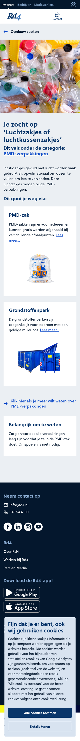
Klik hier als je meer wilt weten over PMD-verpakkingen (43, 403)
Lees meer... (49, 329)
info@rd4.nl (18, 504)
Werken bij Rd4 (16, 559)
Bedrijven (24, 4)
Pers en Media (15, 567)
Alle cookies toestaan (40, 713)
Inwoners (8, 4)
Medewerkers (44, 4)
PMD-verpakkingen (26, 153)
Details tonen (40, 726)
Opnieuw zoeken (25, 31)
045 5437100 (19, 511)
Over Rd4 (11, 551)
